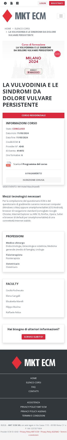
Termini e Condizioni (33, 415)
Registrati (57, 3)
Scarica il (30, 164)
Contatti (34, 391)
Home (8, 28)
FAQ (33, 386)
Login (42, 3)
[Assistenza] (5, 3)
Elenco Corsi (22, 28)
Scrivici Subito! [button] (33, 336)
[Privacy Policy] (11, 3)
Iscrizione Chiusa (33, 179)
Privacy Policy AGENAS (33, 411)
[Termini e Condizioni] (17, 3)
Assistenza (33, 402)
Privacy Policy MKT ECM (33, 406)
